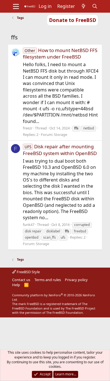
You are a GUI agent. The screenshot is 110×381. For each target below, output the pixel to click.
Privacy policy (76, 279)
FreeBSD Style (28, 271)
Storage (60, 134)
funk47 (28, 224)
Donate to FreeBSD (72, 20)
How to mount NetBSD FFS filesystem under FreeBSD (60, 53)
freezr (27, 128)
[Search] (95, 6)
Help (16, 284)
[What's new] (83, 6)
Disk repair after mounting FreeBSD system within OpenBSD (60, 149)
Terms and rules (47, 279)
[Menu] (16, 6)
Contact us (21, 279)
